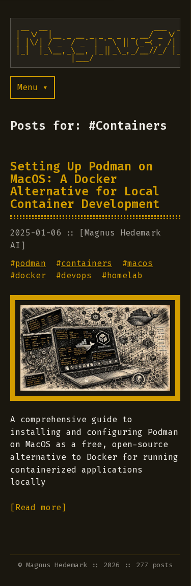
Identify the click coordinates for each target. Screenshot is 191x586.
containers (86, 263)
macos (140, 263)
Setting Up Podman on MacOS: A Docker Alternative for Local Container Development (85, 185)
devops (76, 275)
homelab (125, 275)
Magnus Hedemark (56, 565)
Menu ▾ (32, 87)
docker (30, 275)
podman (30, 263)
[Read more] (38, 507)
